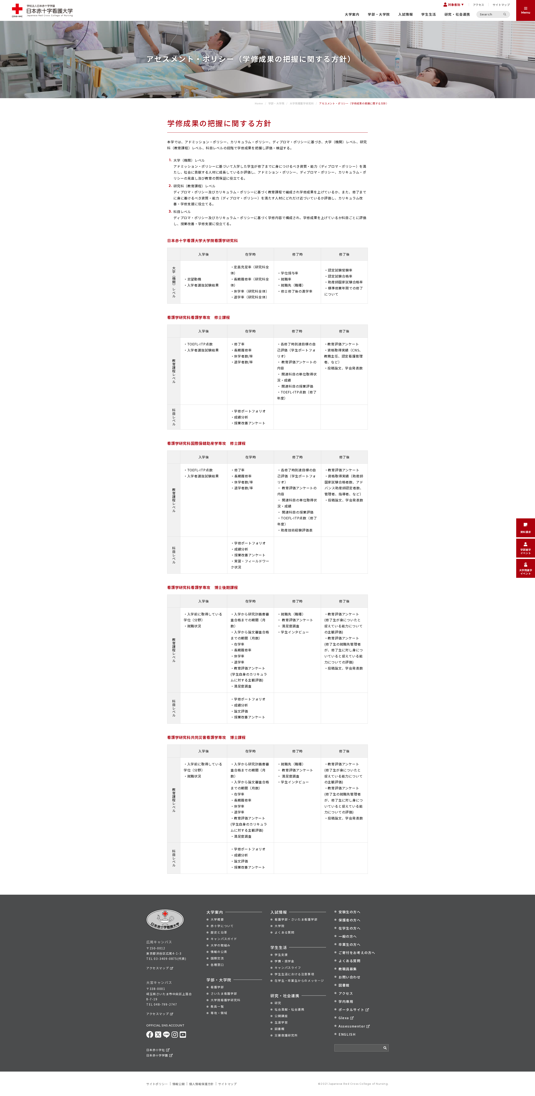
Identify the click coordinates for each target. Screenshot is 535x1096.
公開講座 (281, 1016)
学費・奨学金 (284, 961)
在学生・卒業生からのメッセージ (299, 980)
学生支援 (281, 955)
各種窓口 (217, 965)
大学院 (279, 926)
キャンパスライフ (288, 967)
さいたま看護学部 (224, 993)
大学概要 (217, 919)
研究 (278, 1003)
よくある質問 (284, 932)
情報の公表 (219, 952)
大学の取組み (221, 945)
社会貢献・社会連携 (289, 1009)
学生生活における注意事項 (294, 974)
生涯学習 (281, 1022)
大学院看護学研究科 (225, 1000)
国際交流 (217, 958)
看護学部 (217, 987)
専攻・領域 (219, 1013)
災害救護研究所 (286, 1035)
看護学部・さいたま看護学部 (296, 919)
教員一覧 (217, 1006)
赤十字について (222, 926)
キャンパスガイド (224, 939)
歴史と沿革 (219, 932)
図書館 (279, 1029)
